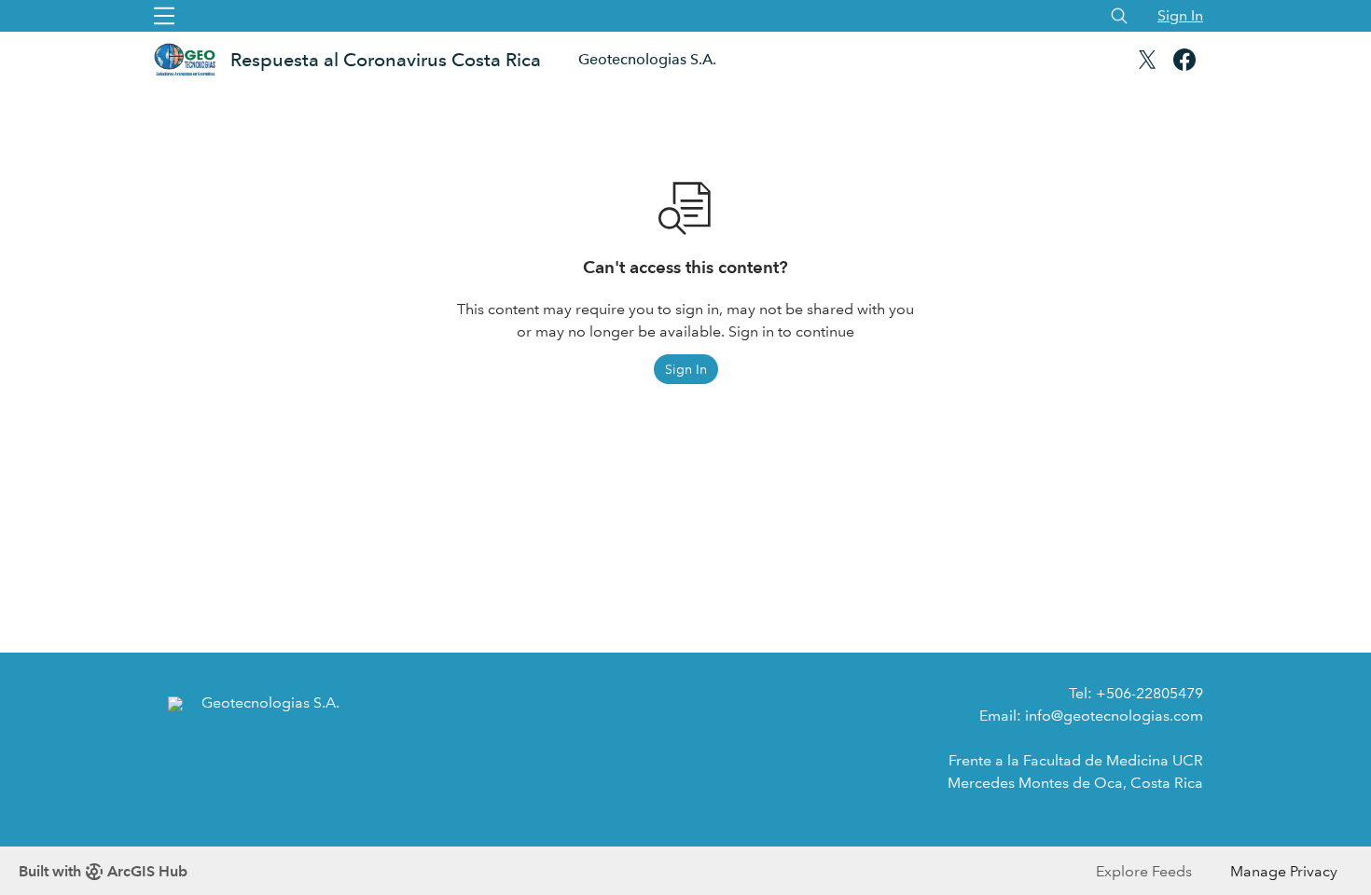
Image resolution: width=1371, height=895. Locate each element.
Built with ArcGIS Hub (103, 871)
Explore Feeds (1144, 871)
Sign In (1180, 15)
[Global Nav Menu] (164, 16)
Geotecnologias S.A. (647, 59)
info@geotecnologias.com (1114, 715)
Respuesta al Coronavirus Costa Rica (385, 59)
